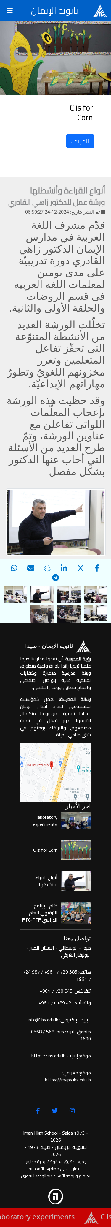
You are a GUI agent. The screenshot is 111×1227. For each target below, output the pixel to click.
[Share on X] (80, 568)
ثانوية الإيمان (54, 10)
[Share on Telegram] (55, 577)
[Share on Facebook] (97, 568)
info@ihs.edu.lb (43, 1019)
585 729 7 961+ (60, 971)
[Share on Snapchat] (47, 568)
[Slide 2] (61, 165)
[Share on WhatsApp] (14, 568)
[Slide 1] (71, 165)
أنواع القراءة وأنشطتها (45, 881)
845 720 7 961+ (56, 990)
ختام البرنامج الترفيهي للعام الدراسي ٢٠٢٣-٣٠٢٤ (39, 912)
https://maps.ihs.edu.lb (68, 1079)
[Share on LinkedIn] (64, 568)
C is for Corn (45, 850)
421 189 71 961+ (56, 1002)
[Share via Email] (31, 568)
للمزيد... (80, 140)
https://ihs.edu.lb (48, 1055)
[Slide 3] (50, 165)
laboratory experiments (45, 821)
